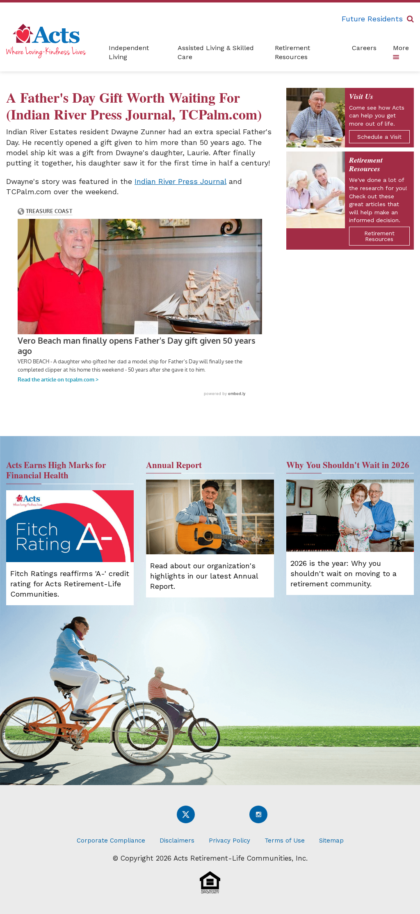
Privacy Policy (229, 840)
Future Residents (372, 18)
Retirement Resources (292, 52)
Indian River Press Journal (180, 181)
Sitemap (331, 840)
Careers (364, 48)
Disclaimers (177, 840)
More (401, 48)
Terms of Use (285, 840)
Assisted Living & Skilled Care (216, 52)
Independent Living (129, 52)
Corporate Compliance (111, 840)
